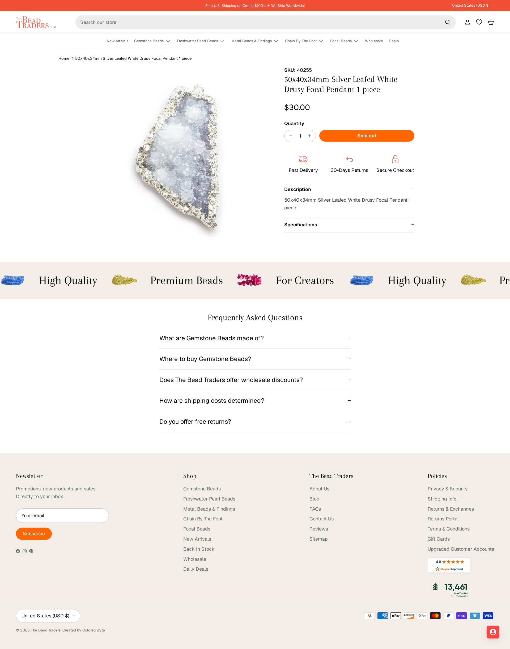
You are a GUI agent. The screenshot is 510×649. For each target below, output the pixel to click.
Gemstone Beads (149, 41)
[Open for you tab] (493, 632)
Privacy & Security (448, 489)
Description (297, 189)
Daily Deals (195, 569)
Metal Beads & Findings (251, 41)
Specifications (300, 225)
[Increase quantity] (311, 136)
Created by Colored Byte (83, 630)
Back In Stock (199, 549)
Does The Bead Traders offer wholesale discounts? (231, 380)
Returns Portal (443, 519)
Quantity (294, 123)
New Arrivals (117, 41)
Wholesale (374, 41)
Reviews (318, 529)
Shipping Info (442, 499)
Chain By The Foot (301, 41)
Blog (314, 499)
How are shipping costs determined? (211, 400)
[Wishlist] (479, 22)
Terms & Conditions (449, 529)
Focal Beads (341, 41)
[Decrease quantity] (289, 136)
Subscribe (34, 534)
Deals (394, 41)
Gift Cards (439, 539)
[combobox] (265, 22)
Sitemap (318, 539)
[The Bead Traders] (36, 22)
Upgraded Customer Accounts (461, 549)
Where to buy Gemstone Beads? (205, 359)
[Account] (466, 22)
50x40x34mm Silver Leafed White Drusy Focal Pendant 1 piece (133, 58)
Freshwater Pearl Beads (197, 41)
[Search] (447, 22)
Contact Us (321, 519)
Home (63, 58)
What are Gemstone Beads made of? (211, 338)
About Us (319, 489)
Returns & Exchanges (451, 509)
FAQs (315, 509)
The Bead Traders (46, 630)
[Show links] (170, 41)
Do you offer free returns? (195, 421)
